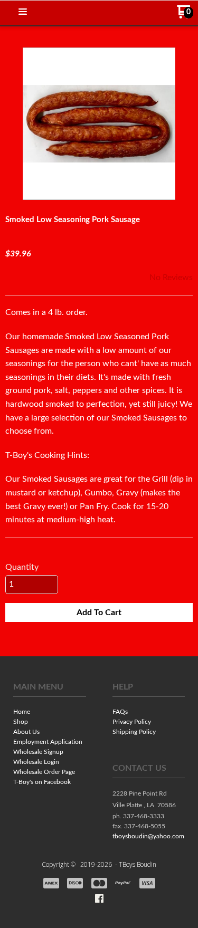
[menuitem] (49, 712)
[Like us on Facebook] (99, 898)
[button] (22, 12)
